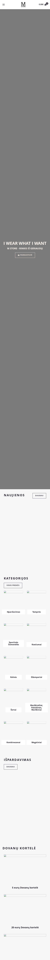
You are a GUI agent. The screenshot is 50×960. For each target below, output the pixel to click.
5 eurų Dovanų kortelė (25, 887)
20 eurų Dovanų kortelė (25, 927)
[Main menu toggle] (3, 4)
